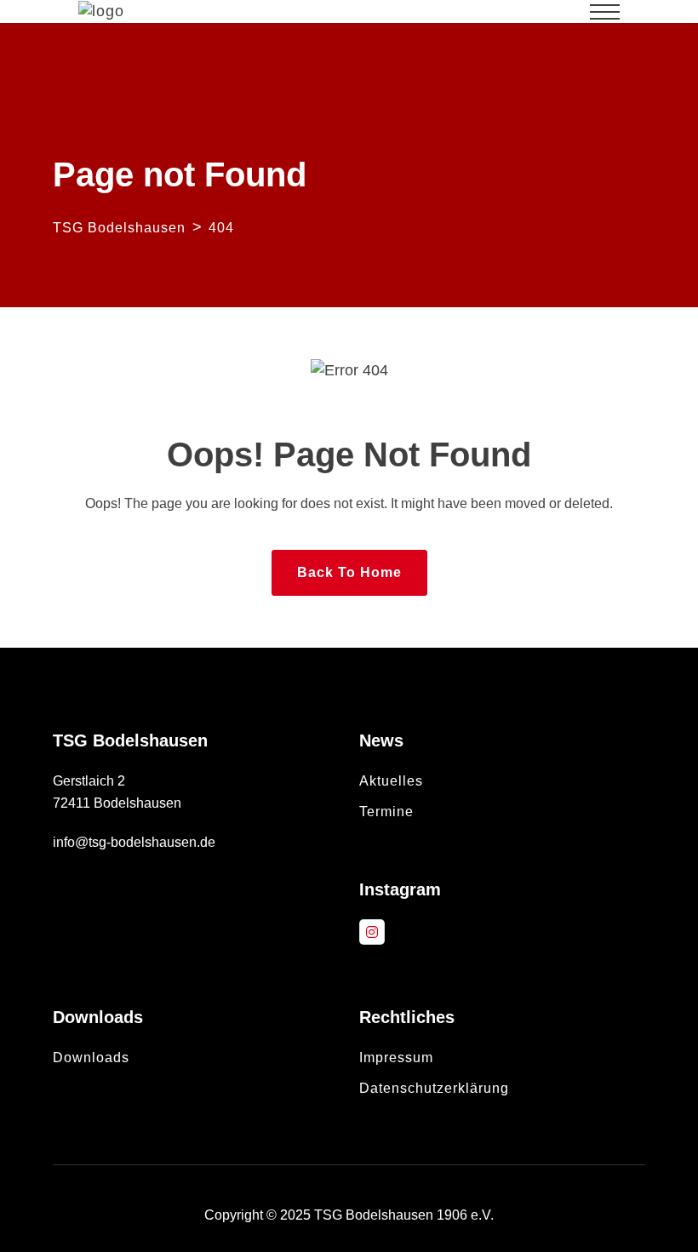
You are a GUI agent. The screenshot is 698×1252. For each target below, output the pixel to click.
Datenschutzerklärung (434, 1088)
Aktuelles (391, 781)
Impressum (396, 1057)
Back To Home (349, 572)
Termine (386, 811)
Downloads (91, 1057)
